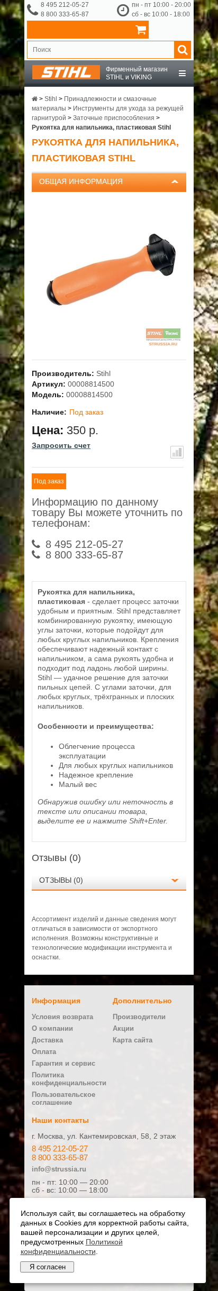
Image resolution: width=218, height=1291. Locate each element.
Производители (139, 1017)
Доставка (47, 1040)
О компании (52, 1028)
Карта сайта (132, 1040)
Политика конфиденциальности (69, 1079)
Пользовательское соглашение (63, 1098)
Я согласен (48, 1267)
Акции (123, 1028)
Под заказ (49, 481)
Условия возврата (62, 1017)
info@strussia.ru (59, 1169)
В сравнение (177, 452)
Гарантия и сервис (63, 1063)
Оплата (44, 1052)
